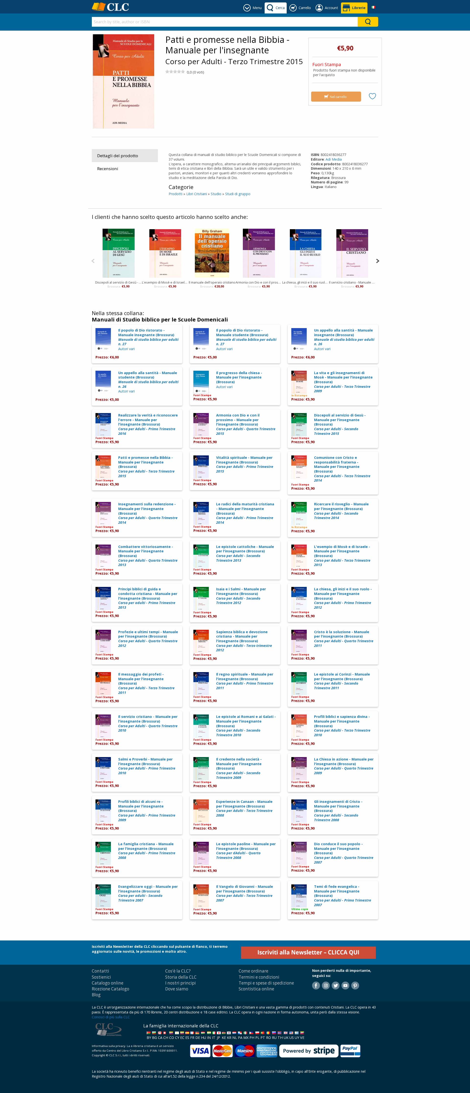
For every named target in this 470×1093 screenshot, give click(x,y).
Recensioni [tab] (107, 168)
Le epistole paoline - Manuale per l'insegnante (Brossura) (246, 851)
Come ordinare (253, 971)
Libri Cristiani (196, 193)
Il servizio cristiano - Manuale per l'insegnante (352, 282)
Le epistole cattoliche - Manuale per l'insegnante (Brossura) (245, 553)
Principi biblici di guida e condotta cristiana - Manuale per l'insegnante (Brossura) (147, 598)
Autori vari (126, 348)
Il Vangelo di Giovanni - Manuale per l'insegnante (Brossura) (244, 893)
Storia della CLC (181, 977)
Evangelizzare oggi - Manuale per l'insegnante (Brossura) (148, 893)
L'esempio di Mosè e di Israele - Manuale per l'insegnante (165, 282)
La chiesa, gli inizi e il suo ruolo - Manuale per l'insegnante (305, 282)
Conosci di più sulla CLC (111, 1017)
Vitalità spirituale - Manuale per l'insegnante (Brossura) (244, 464)
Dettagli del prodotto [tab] (117, 155)
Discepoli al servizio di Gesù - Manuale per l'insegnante (118, 282)
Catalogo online (107, 983)
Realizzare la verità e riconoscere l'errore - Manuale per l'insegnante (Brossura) (148, 424)
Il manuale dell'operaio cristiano (212, 282)
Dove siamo (176, 989)
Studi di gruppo (237, 193)
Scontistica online (256, 989)
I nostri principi (180, 983)
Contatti (100, 971)
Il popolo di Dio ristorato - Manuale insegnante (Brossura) (148, 337)
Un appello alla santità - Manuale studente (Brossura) (148, 379)
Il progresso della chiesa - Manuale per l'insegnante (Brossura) (239, 377)
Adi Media (334, 159)
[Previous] (93, 260)
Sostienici (101, 977)
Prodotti (175, 193)
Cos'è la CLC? (178, 971)
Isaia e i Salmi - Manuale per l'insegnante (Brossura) (241, 596)
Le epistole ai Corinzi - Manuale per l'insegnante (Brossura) (342, 681)
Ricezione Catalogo (110, 989)
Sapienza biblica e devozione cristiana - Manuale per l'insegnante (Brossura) (244, 641)
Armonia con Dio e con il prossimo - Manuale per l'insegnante (258, 282)
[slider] (175, 71)
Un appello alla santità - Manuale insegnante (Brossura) (344, 337)
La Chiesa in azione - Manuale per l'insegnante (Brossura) (344, 766)
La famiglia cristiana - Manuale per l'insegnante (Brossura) (146, 851)
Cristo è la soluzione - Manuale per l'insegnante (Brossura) (343, 639)
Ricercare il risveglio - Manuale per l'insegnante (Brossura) (341, 511)
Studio (216, 193)
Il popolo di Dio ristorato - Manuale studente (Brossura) (246, 337)
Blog (96, 995)
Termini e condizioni (259, 977)
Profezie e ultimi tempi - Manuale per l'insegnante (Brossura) (148, 639)
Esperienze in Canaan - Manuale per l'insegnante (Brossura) (244, 808)
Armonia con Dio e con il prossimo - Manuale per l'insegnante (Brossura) (245, 424)
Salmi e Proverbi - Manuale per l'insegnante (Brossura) (146, 766)
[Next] (377, 260)
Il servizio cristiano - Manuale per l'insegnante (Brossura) (147, 723)
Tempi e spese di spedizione (266, 983)
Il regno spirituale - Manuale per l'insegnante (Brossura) (244, 681)
